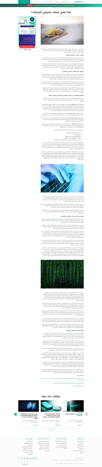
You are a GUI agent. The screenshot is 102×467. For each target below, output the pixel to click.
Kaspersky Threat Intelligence (28, 450)
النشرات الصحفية (66, 463)
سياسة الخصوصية (81, 460)
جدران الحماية (76, 318)
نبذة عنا (46, 2)
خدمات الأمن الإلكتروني (29, 443)
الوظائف (57, 463)
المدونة (74, 463)
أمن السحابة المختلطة (29, 452)
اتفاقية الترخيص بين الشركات (55, 460)
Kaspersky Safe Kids (80, 447)
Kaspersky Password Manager (79, 450)
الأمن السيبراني (76, 333)
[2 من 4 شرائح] (51, 429)
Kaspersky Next (30, 441)
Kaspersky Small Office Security (44, 441)
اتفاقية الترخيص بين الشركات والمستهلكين (65, 460)
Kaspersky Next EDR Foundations (44, 443)
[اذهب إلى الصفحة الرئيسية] (79, 2)
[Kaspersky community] (19, 458)
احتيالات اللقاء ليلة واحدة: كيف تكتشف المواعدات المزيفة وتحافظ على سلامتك (51, 415)
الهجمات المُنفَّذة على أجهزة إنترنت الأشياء (50, 221)
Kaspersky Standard (80, 441)
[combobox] (34, 2)
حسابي (24, 2)
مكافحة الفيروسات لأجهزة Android (61, 441)
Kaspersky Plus (81, 443)
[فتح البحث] (31, 1)
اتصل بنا (83, 463)
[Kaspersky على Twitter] (33, 458)
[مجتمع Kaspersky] (22, 458)
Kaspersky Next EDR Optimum (45, 445)
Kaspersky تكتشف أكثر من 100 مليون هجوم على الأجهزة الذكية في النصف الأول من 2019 (62, 379)
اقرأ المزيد (80, 425)
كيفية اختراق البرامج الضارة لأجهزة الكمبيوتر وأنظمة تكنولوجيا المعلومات (69, 383)
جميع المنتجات (47, 450)
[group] (73, 413)
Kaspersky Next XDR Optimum (45, 447)
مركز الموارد (70, 463)
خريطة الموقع (61, 463)
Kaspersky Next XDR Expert (28, 449)
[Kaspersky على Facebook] (36, 458)
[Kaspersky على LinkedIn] (30, 458)
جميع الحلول (82, 452)
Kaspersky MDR (30, 445)
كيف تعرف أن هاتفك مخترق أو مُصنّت (74, 415)
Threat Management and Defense (27, 447)
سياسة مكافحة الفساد (75, 460)
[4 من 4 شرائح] (49, 429)
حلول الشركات (57, 2)
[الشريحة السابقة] (86, 414)
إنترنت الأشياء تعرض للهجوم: (78, 378)
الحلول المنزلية (64, 2)
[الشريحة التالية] (15, 414)
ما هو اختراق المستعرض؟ (78, 386)
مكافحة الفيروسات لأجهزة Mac (61, 443)
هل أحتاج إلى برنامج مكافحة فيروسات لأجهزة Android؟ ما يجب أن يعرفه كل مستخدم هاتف (28, 416)
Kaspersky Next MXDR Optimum (44, 449)
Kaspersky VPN (81, 449)
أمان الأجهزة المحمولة (63, 445)
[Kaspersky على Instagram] (24, 458)
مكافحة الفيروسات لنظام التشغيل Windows (61, 447)
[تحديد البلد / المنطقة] (37, 1)
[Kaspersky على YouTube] (27, 458)
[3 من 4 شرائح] (50, 429)
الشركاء (51, 2)
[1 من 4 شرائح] (53, 429)
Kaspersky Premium (80, 445)
